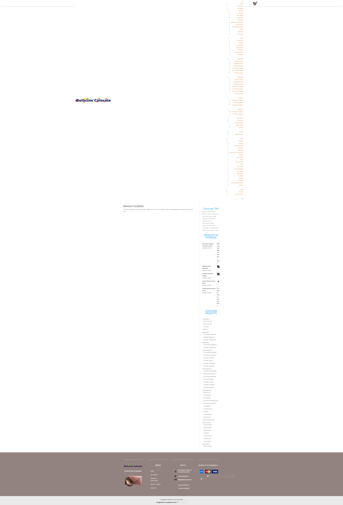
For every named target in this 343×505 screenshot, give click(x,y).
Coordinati (240, 34)
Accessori (240, 120)
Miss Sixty (240, 173)
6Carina (240, 143)
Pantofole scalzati (238, 27)
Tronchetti (240, 40)
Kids (242, 164)
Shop (241, 138)
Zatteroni (240, 17)
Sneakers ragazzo (238, 114)
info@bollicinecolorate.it (185, 480)
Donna (241, 11)
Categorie (240, 8)
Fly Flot (241, 155)
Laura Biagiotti (238, 169)
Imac (241, 159)
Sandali (241, 13)
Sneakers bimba (238, 63)
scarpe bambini (211, 218)
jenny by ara (215, 214)
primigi (214, 216)
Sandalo (240, 43)
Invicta (241, 185)
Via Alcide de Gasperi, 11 (185, 470)
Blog (242, 189)
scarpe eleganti (205, 227)
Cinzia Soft (240, 157)
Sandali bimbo (238, 93)
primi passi (204, 218)
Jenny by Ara (239, 162)
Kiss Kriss (240, 166)
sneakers (212, 230)
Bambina (240, 59)
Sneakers (240, 54)
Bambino (240, 77)
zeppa (216, 230)
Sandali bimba (238, 73)
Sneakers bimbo (238, 82)
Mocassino (240, 47)
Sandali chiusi (239, 61)
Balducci (240, 148)
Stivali (241, 29)
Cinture (241, 127)
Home (241, 4)
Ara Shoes (240, 171)
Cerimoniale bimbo (237, 86)
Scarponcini (239, 52)
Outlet (241, 132)
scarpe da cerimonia (207, 221)
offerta (203, 216)
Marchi (241, 141)
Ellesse (241, 178)
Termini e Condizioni (154, 480)
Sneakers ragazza (238, 105)
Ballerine (240, 31)
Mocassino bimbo (238, 89)
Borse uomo (239, 125)
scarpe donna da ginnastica (208, 225)
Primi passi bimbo (237, 91)
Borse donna (239, 123)
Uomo (241, 38)
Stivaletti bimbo (238, 84)
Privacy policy (156, 484)
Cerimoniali (239, 45)
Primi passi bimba (237, 68)
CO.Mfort (240, 176)
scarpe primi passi (214, 227)
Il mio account (239, 194)
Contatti (240, 192)
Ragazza (240, 98)
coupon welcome (211, 211)
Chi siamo (240, 6)
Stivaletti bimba (238, 66)
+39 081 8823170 (183, 476)
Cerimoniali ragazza (237, 100)
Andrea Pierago (238, 145)
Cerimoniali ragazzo (237, 111)
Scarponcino (239, 24)
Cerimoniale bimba (237, 70)
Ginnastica (240, 118)
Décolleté (240, 20)
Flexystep (209, 214)
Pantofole (240, 50)
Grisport (240, 180)
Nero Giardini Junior (237, 183)
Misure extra (239, 134)
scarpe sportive (205, 230)
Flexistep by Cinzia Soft (236, 152)
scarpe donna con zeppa (208, 223)
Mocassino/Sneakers (237, 22)
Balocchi (240, 150)
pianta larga (209, 216)
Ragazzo (240, 109)
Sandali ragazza (238, 102)
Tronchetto (240, 15)
